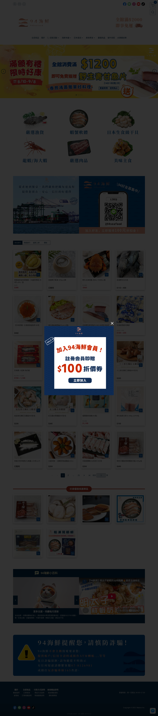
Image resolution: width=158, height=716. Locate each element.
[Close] (112, 323)
